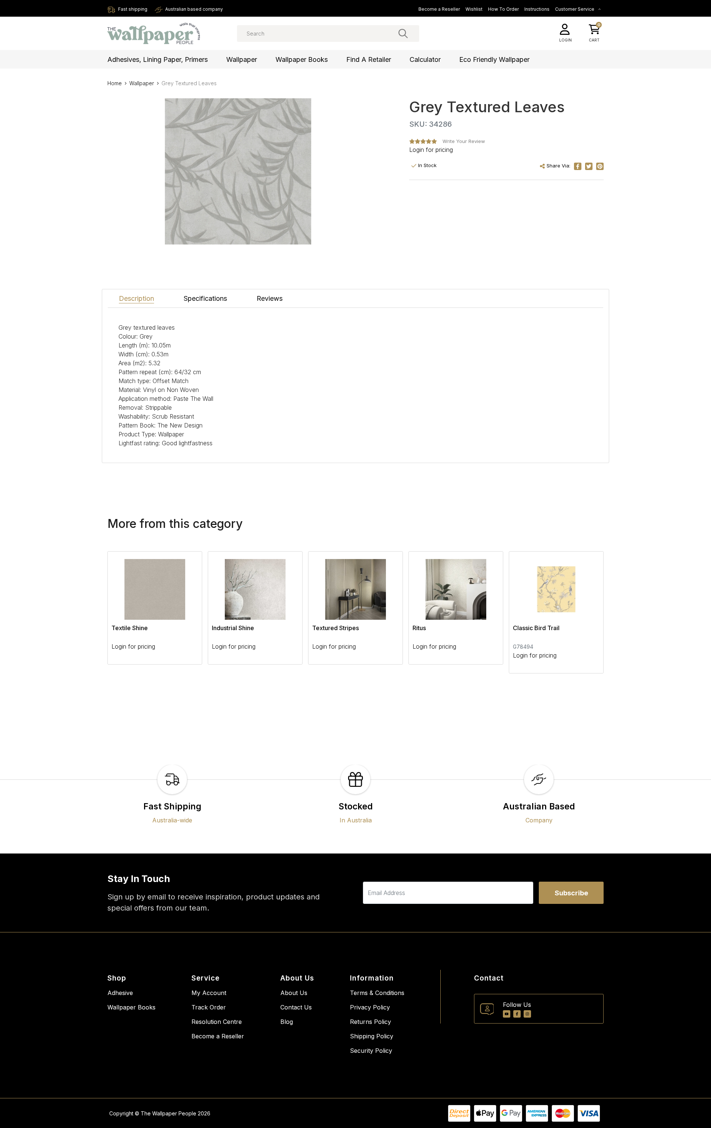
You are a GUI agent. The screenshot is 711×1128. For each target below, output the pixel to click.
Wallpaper (241, 59)
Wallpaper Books (302, 59)
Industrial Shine (233, 628)
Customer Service (575, 9)
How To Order (503, 9)
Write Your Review (464, 141)
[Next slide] (585, 612)
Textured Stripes (335, 628)
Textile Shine (129, 628)
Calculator (425, 59)
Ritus (419, 628)
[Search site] (403, 33)
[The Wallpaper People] (153, 33)
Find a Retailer (368, 59)
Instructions (537, 9)
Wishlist (474, 9)
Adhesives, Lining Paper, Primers (157, 59)
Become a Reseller (439, 9)
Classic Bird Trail (536, 628)
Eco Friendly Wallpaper (494, 59)
